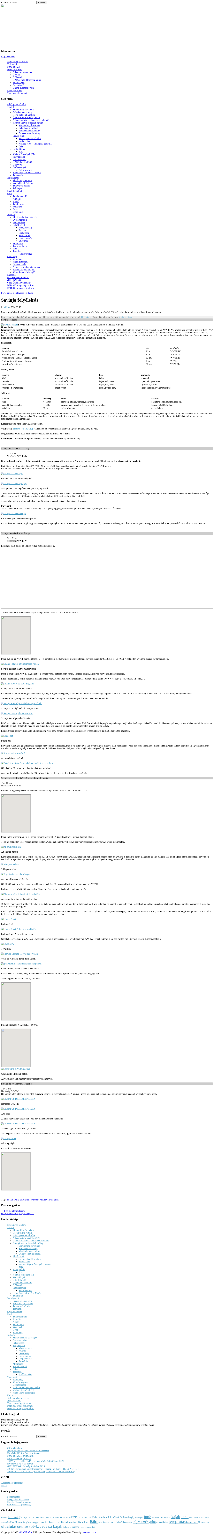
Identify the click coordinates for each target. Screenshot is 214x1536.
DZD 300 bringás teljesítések (20, 288)
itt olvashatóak (125, 317)
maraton (4, 1522)
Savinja (15, 1199)
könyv (207, 1517)
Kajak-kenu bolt (14, 191)
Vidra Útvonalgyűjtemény (19, 282)
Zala (21, 146)
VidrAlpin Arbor (14, 90)
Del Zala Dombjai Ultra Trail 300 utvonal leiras (49, 1517)
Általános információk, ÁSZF (26, 117)
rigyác (36, 1522)
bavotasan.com (89, 1532)
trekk (36, 1199)
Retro (15, 209)
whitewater (88, 1527)
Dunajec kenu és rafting (29, 133)
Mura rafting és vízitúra (17, 61)
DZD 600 (17, 77)
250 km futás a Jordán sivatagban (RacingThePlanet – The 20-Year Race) (41, 1471)
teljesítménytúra (144, 1522)
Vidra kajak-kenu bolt (17, 93)
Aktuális (17, 199)
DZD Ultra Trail (14, 69)
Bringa (16, 248)
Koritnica (197, 1517)
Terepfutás (17, 251)
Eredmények (18, 82)
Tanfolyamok (13, 178)
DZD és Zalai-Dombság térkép (27, 80)
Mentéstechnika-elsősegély (25, 217)
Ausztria (22, 230)
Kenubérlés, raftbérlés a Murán (27, 172)
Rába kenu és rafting (22, 112)
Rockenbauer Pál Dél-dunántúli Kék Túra (64, 1521)
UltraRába (22, 1526)
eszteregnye (139, 1517)
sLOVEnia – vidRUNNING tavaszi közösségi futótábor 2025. (35, 1461)
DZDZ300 (82, 1517)
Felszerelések (19, 222)
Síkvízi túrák (18, 136)
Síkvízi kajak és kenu (22, 180)
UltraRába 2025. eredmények (20, 1456)
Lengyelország (25, 238)
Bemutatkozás (19, 264)
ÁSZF (4, 1485)
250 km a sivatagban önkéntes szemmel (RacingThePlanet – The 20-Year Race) (43, 1469)
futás (147, 1517)
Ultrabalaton (203, 1522)
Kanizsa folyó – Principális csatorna (35, 143)
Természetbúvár (20, 246)
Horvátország (25, 235)
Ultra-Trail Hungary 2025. (19, 1458)
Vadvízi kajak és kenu (23, 183)
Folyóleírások (19, 225)
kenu (185, 1517)
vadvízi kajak (52, 1199)
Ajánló (16, 201)
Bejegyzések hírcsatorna (18, 1499)
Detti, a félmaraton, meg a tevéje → (17, 1213)
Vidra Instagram (20, 261)
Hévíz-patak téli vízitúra (24, 115)
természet (192, 1521)
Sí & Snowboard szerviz (18, 277)
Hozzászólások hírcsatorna (19, 1502)
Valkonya (67, 1527)
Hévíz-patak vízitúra (16, 104)
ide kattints (86, 317)
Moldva (10, 1522)
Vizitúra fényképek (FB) (24, 269)
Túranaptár (18, 175)
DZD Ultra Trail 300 (22, 162)
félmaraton (155, 1517)
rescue (30, 1522)
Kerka (191, 1517)
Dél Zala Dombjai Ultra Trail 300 (106, 1517)
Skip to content (8, 56)
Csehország (24, 233)
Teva (31, 1199)
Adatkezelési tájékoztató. (12, 1483)
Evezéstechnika (20, 220)
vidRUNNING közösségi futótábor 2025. (26, 1466)
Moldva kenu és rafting (29, 130)
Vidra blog (18, 212)
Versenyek (17, 206)
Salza (100, 1522)
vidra (6, 307)
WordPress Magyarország (19, 1504)
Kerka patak (24, 141)
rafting (24, 1521)
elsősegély (130, 1517)
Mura (17, 1522)
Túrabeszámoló (20, 196)
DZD (74, 1517)
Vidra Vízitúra (25, 1532)
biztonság (14, 1517)
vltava (82, 1527)
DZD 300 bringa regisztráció (20, 285)
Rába (94, 1522)
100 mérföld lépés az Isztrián (20, 1463)
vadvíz (43, 1199)
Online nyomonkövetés (23, 88)
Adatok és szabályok (22, 72)
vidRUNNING (14, 280)
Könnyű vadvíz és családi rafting (28, 123)
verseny (75, 1527)
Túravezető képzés (21, 185)
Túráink (10, 107)
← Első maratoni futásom (13, 1211)
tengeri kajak (162, 1522)
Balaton (4, 1517)
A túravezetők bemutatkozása (26, 267)
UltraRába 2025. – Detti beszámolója (24, 1453)
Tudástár (11, 214)
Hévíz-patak (165, 1517)
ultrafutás (8, 1526)
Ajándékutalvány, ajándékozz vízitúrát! (31, 120)
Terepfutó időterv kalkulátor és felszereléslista (28, 1450)
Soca (21, 151)
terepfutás (177, 1521)
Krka (202, 1517)
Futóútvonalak (25, 254)
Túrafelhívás (18, 204)
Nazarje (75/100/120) (23, 428)
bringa (24, 1517)
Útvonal (16, 74)
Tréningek (17, 188)
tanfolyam (128, 1522)
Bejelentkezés (13, 1496)
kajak (9, 1199)
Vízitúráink (12, 64)
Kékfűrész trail (25, 170)
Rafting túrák (19, 149)
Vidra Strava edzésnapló (24, 272)
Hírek (9, 193)
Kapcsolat (11, 275)
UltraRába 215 (14, 67)
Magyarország (25, 227)
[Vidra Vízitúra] (88, 45)
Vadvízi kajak (19, 157)
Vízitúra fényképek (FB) (24, 154)
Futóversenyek (19, 167)
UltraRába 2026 (14, 1448)
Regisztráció (18, 85)
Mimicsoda (18, 243)
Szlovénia (23, 241)
